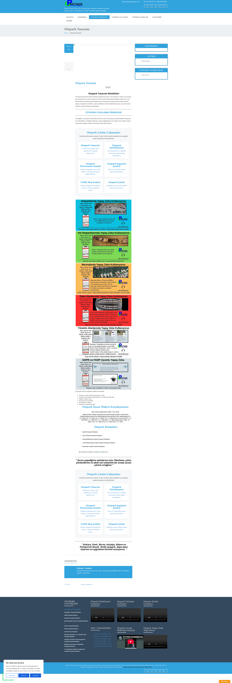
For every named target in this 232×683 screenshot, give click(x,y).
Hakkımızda (82, 17)
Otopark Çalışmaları (140, 17)
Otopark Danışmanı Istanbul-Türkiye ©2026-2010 (137, 667)
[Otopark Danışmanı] (89, 3)
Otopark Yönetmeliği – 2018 (102, 634)
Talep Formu (157, 17)
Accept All (35, 675)
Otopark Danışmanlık (86, 584)
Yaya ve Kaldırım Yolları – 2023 (102, 643)
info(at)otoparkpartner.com (131, 2)
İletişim (69, 20)
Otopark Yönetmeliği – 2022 (102, 641)
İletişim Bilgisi (146, 61)
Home (66, 33)
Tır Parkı (67, 584)
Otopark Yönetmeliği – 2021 (102, 639)
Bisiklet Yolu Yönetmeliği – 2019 (102, 636)
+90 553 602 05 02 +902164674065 (155, 2)
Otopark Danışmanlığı (99, 17)
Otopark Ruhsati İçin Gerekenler (102, 646)
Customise (12, 675)
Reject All (24, 675)
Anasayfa (69, 17)
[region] (24, 669)
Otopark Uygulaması (120, 17)
